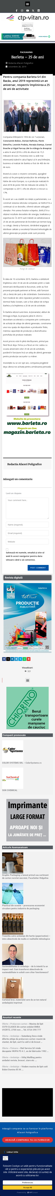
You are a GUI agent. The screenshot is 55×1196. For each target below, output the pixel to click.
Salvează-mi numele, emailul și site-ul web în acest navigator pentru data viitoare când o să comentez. (25, 556)
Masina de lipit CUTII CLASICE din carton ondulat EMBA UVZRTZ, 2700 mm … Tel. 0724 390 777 (22, 1027)
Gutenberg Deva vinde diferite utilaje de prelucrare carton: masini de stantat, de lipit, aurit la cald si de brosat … (23, 1039)
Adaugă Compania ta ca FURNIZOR (27, 1139)
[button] (27, 4)
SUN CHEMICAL (9, 790)
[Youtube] (27, 10)
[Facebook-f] (16, 10)
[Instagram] (22, 10)
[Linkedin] (38, 10)
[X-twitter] (33, 10)
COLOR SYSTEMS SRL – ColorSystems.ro (21, 763)
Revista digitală (14, 577)
